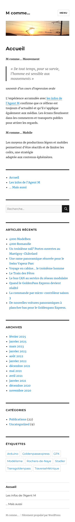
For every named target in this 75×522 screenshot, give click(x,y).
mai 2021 (15, 371)
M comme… (18, 13)
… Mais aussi (18, 187)
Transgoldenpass (19, 468)
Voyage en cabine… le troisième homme (36, 268)
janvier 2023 (17, 351)
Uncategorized (19, 424)
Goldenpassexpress (36, 453)
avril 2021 (15, 375)
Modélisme (15, 461)
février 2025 (17, 336)
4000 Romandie (20, 244)
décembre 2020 (20, 385)
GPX (56, 453)
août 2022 (16, 356)
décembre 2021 (19, 366)
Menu (63, 12)
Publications (17, 419)
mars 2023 (16, 346)
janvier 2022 (18, 361)
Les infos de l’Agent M (24, 182)
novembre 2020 (20, 390)
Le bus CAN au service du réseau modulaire (38, 278)
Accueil (14, 177)
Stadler (60, 461)
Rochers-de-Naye (39, 461)
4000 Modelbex (20, 239)
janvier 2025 (18, 341)
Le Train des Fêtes (21, 273)
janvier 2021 (17, 380)
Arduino (12, 453)
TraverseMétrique (47, 468)
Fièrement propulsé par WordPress (41, 515)
